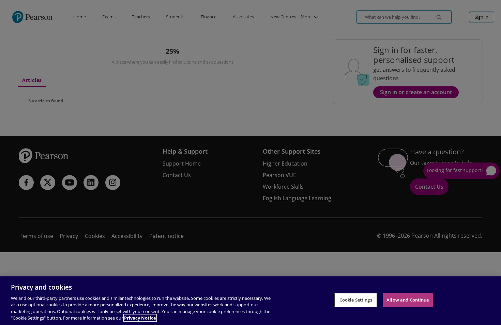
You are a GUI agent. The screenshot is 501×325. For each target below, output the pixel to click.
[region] (250, 300)
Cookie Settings (355, 300)
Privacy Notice (140, 318)
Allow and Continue (407, 300)
